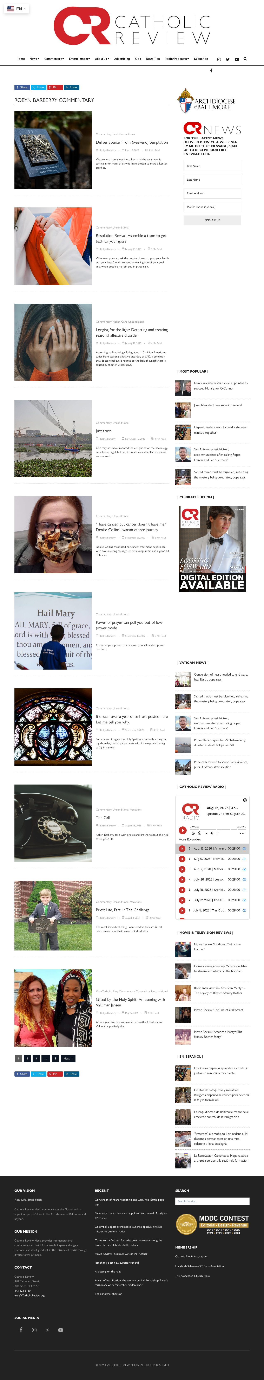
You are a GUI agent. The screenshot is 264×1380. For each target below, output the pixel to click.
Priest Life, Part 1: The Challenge (122, 909)
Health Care (120, 321)
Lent (115, 134)
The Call (103, 817)
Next (67, 1058)
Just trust (103, 430)
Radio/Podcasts (176, 58)
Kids (138, 58)
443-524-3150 (22, 1290)
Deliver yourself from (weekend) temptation (132, 142)
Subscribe (201, 58)
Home (20, 58)
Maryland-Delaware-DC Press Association (199, 1266)
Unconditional (127, 134)
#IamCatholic (104, 991)
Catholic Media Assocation (191, 1256)
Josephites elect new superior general (218, 405)
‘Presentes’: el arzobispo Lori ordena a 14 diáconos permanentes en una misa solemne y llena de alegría (221, 1139)
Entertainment (78, 58)
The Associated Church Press (192, 1276)
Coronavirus (143, 991)
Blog (115, 991)
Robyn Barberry (108, 150)
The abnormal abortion (108, 1294)
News (34, 58)
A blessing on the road (108, 1271)
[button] (245, 59)
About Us (101, 58)
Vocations (135, 809)
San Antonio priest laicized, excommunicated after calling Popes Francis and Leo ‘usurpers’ (217, 454)
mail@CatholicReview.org (29, 1295)
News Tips (153, 58)
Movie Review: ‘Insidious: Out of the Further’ (121, 1254)
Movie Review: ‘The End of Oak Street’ (219, 1010)
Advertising (122, 58)
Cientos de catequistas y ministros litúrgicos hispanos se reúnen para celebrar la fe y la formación (221, 1095)
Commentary (53, 58)
